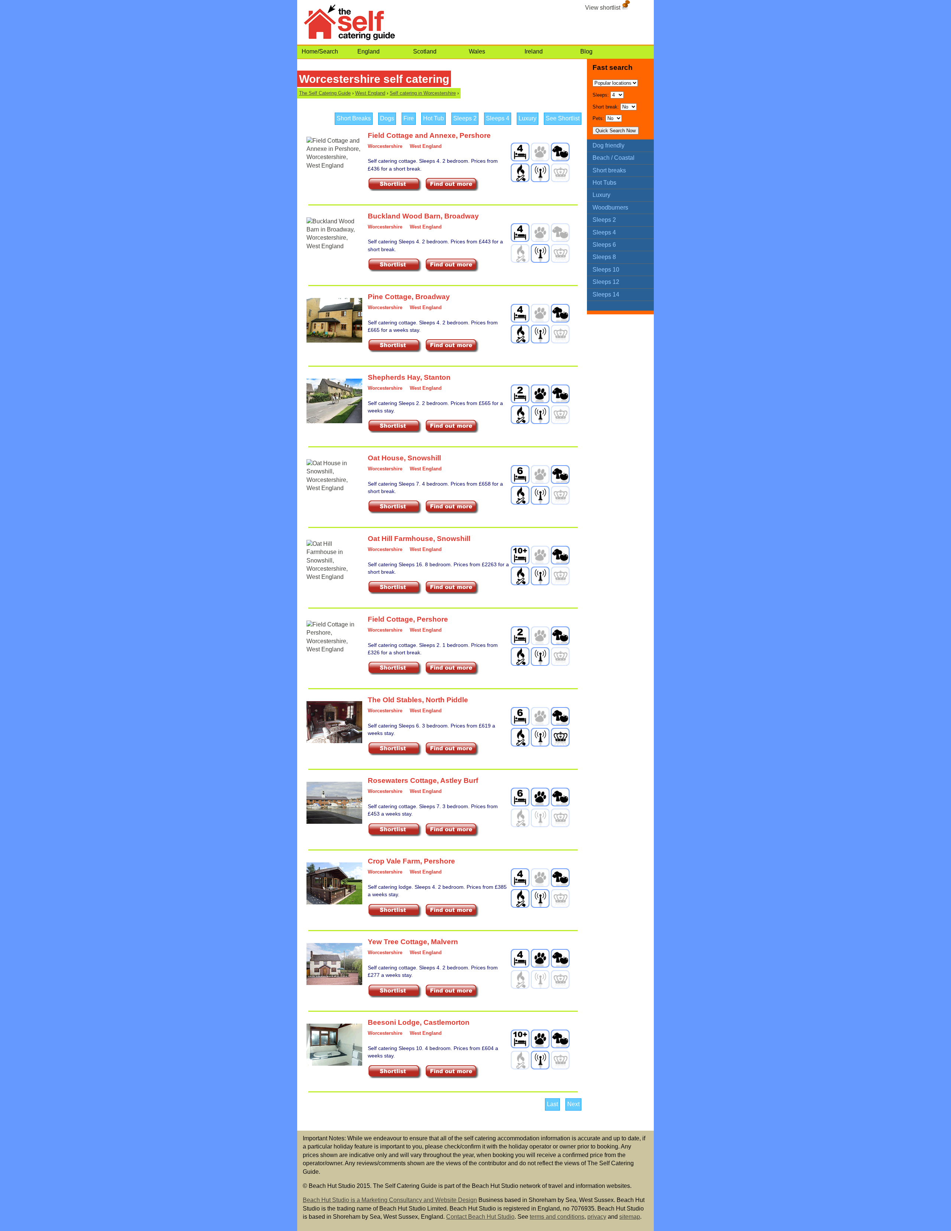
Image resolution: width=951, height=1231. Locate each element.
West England (370, 93)
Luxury (527, 118)
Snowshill (424, 458)
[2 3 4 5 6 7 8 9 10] (617, 95)
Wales (477, 51)
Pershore (475, 135)
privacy (596, 1217)
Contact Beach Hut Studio (480, 1217)
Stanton (437, 377)
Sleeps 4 (497, 118)
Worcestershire (385, 146)
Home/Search (320, 51)
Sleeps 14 (606, 294)
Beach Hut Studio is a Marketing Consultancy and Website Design (390, 1200)
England (368, 51)
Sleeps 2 (465, 118)
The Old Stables (395, 700)
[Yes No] (628, 107)
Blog (586, 51)
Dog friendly (608, 145)
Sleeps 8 (604, 257)
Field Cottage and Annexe (412, 135)
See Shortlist (563, 118)
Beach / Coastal (613, 158)
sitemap (629, 1217)
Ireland (534, 51)
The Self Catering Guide (325, 93)
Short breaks (609, 170)
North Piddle (447, 700)
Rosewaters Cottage (402, 780)
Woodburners (610, 207)
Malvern (444, 942)
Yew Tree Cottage (397, 942)
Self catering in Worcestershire (423, 93)
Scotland (424, 51)
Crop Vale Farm (394, 861)
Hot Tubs (604, 182)
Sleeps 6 (604, 245)
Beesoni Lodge (394, 1022)
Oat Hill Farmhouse (400, 538)
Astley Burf (459, 780)
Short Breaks (354, 118)
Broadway (461, 216)
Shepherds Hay (394, 377)
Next (573, 1104)
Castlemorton (446, 1022)
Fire (408, 118)
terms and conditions (557, 1217)
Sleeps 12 (606, 282)
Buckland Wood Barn (404, 216)
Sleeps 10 (606, 269)
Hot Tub (433, 118)
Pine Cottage (390, 297)
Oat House (386, 458)
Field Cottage (390, 619)
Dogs (387, 118)
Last (552, 1104)
